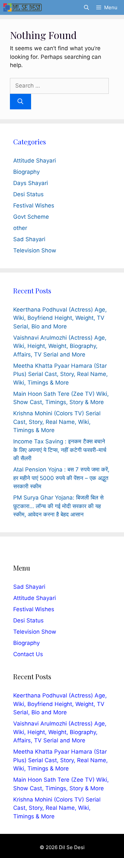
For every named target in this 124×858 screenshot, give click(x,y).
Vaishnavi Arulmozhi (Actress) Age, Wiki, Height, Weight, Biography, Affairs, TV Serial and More (59, 346)
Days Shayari (30, 183)
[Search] (20, 102)
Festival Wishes (33, 205)
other (20, 228)
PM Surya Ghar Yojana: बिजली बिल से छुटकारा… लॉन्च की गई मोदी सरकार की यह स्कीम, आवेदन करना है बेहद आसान (58, 506)
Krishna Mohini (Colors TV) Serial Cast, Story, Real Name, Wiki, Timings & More (57, 421)
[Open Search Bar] (86, 7)
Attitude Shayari (34, 160)
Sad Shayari (29, 239)
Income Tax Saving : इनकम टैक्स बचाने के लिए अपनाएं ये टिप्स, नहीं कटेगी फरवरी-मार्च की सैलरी (59, 450)
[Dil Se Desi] (22, 7)
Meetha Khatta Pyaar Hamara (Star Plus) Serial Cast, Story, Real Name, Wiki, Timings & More (60, 374)
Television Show (34, 250)
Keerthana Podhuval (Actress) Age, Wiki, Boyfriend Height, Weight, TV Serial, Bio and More (60, 318)
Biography (26, 171)
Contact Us (28, 654)
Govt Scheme (31, 216)
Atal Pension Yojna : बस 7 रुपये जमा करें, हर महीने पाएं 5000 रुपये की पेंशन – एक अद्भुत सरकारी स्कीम (61, 478)
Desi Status (28, 194)
